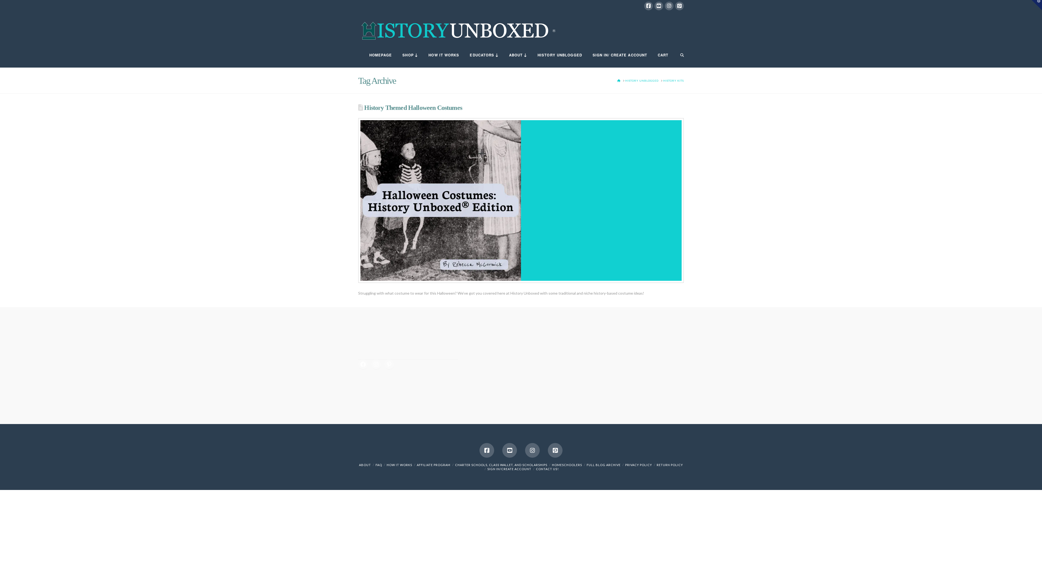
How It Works (399, 465)
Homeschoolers (567, 465)
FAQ (379, 465)
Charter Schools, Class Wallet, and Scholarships (501, 465)
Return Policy (670, 465)
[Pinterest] (679, 6)
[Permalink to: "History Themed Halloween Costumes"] (521, 200)
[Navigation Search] (679, 55)
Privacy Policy (638, 465)
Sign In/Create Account (509, 469)
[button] (1037, 5)
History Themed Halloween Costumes (413, 107)
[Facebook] (648, 6)
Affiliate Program (433, 465)
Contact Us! (547, 469)
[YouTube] (659, 6)
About (365, 465)
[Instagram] (669, 6)
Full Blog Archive (604, 465)
